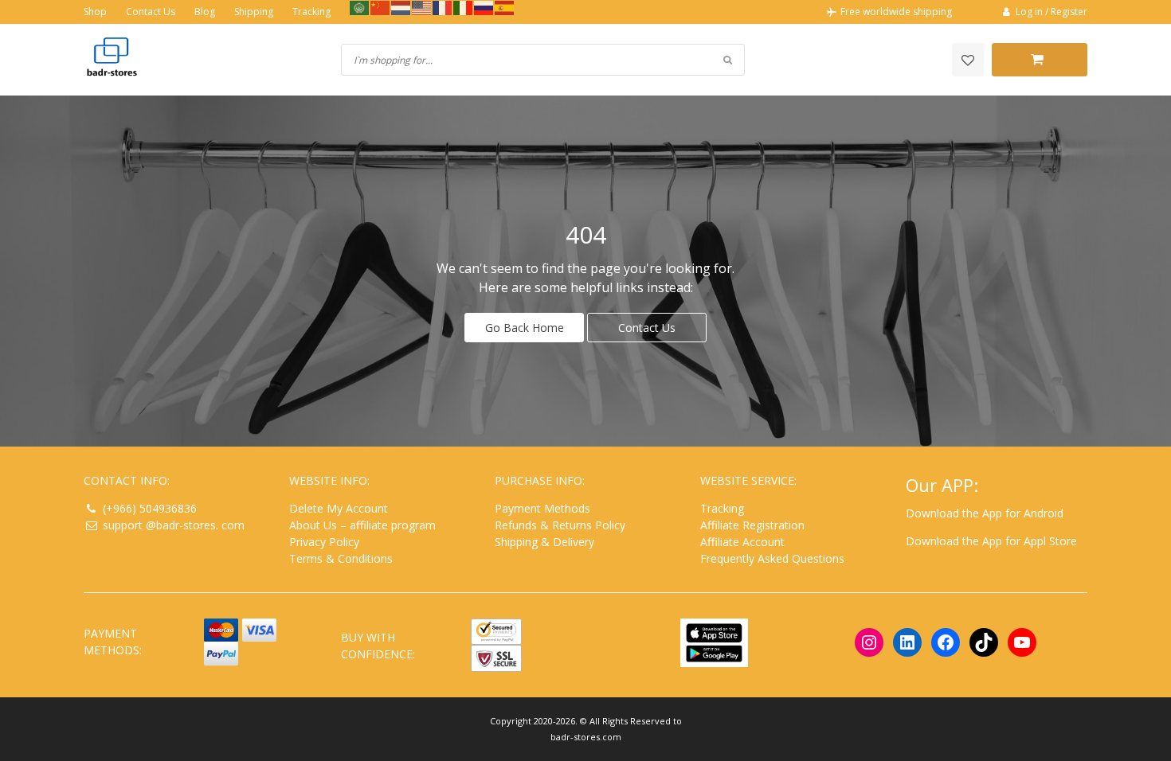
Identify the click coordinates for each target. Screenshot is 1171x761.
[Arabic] (360, 7)
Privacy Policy (324, 541)
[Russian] (484, 7)
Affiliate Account (742, 541)
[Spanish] (505, 7)
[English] (422, 7)
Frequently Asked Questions (772, 558)
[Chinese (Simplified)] (380, 7)
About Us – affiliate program (362, 525)
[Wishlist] (968, 59)
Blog (204, 11)
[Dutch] (401, 7)
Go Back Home (524, 327)
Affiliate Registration (752, 525)
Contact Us (150, 11)
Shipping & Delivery (544, 541)
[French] (443, 7)
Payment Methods (542, 508)
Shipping (253, 11)
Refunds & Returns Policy (560, 525)
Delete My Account (338, 508)
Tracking (311, 11)
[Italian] (463, 7)
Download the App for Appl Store (991, 540)
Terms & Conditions (341, 558)
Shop (95, 11)
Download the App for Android (984, 513)
